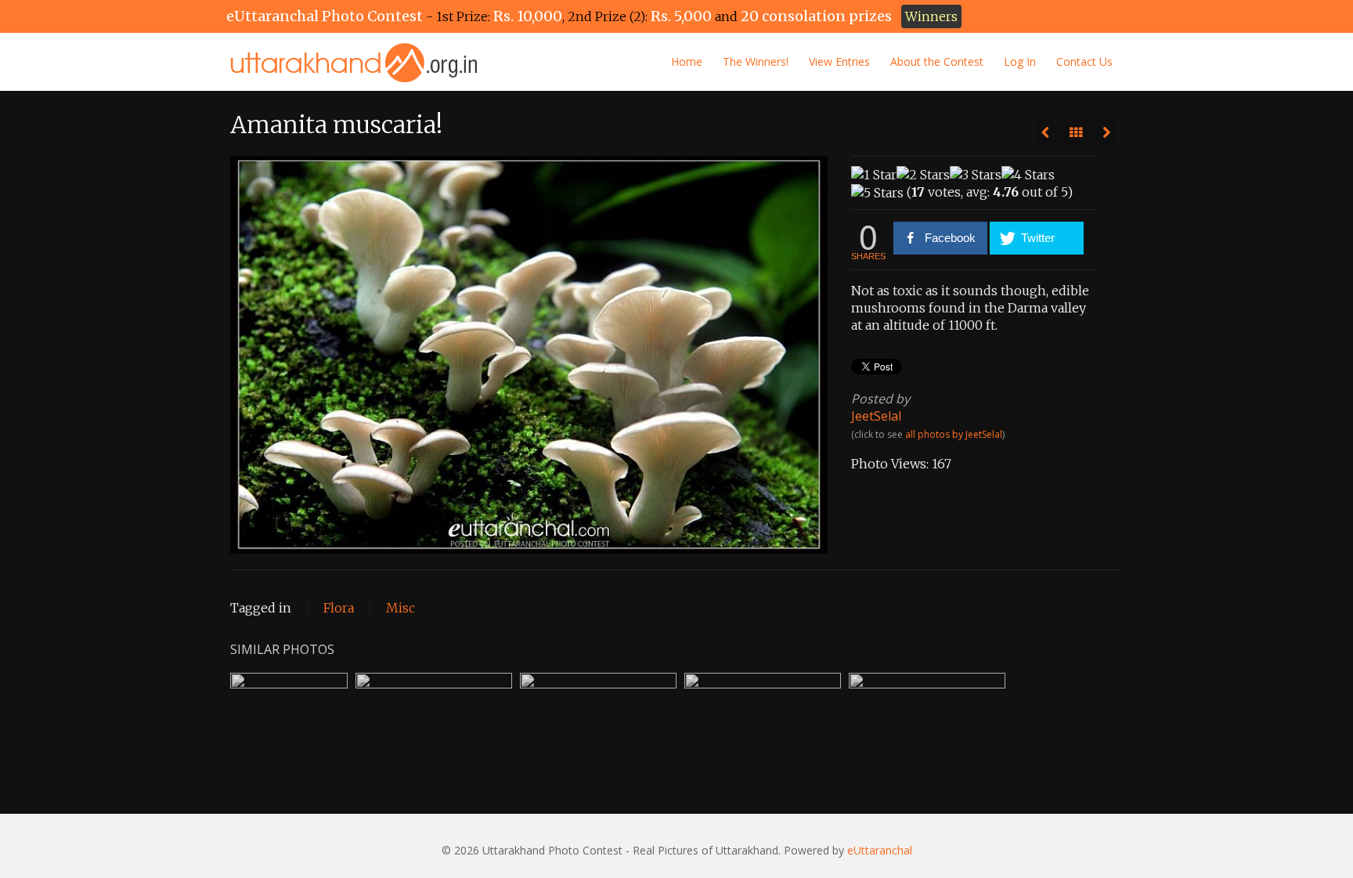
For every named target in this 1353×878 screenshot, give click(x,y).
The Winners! (755, 61)
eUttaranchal (879, 850)
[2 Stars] (923, 174)
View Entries (839, 61)
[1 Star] (874, 174)
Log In (1020, 61)
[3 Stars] (975, 174)
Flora (338, 608)
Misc (400, 608)
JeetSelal (876, 416)
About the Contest (936, 61)
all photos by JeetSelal (953, 434)
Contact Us (1084, 61)
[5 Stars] (877, 192)
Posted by (880, 398)
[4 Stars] (1028, 174)
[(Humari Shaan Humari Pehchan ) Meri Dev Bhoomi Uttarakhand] (1045, 131)
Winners (931, 16)
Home (686, 61)
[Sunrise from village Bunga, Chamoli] (1106, 131)
